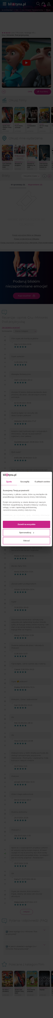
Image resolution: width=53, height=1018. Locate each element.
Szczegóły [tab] (24, 482)
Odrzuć (26, 541)
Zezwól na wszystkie (26, 524)
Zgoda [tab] (9, 482)
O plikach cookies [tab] (42, 482)
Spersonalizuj (25, 532)
